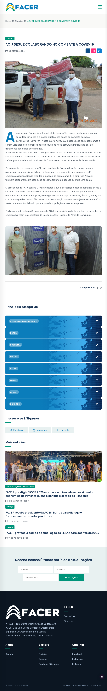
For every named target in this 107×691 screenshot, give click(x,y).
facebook (18, 430)
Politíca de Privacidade (17, 685)
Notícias (19, 21)
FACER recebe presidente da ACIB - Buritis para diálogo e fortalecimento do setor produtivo (43, 514)
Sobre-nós (69, 616)
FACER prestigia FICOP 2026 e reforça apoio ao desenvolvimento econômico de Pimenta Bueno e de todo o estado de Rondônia (49, 494)
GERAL (10, 38)
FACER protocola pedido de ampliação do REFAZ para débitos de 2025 (52, 533)
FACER (10, 507)
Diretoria (68, 621)
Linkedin (76, 664)
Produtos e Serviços (49, 664)
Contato (9, 654)
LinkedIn (65, 430)
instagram (42, 430)
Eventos (43, 659)
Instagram (77, 659)
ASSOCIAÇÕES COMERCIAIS (20, 486)
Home (8, 21)
